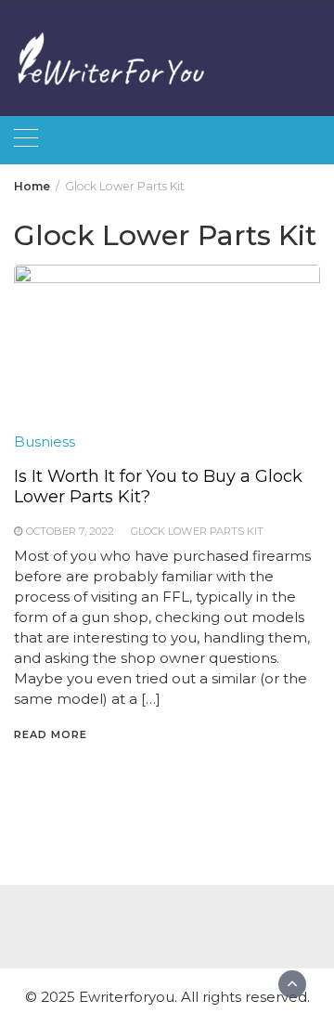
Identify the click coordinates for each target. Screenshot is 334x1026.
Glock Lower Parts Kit (197, 531)
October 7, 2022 (70, 531)
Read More (50, 734)
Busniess (44, 441)
